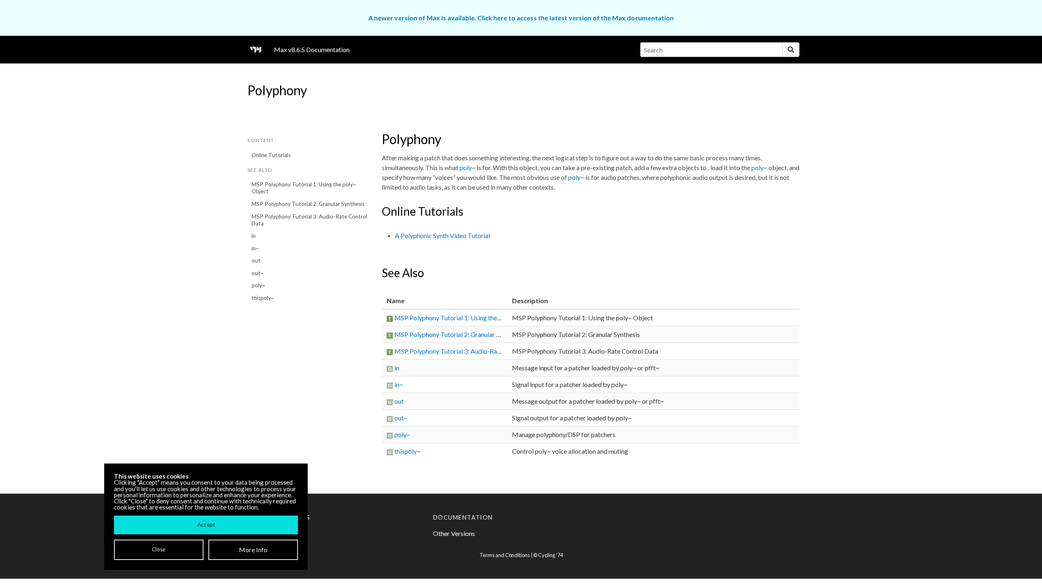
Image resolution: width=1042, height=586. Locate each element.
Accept (206, 524)
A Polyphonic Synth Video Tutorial (442, 235)
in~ (255, 248)
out (256, 260)
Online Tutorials (271, 155)
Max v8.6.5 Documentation (312, 49)
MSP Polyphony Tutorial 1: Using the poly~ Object (304, 188)
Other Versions (454, 533)
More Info (253, 549)
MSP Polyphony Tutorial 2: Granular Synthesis (308, 204)
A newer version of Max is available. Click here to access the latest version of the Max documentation (521, 18)
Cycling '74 (550, 555)
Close (158, 549)
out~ (258, 273)
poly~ (258, 285)
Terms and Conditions (504, 555)
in (254, 235)
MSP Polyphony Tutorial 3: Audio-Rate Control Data (309, 220)
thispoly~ (263, 298)
